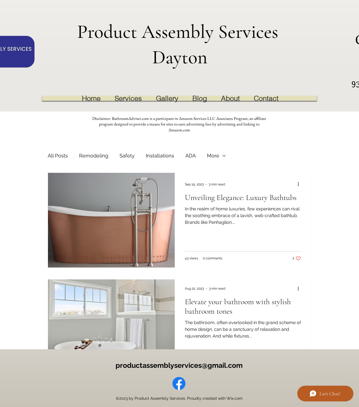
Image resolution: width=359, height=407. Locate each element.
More (213, 156)
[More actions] (300, 184)
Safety (127, 156)
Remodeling (93, 156)
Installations (160, 156)
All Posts (58, 156)
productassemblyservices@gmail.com (179, 365)
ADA (190, 156)
